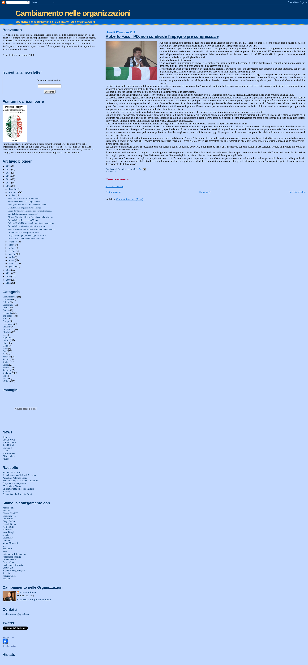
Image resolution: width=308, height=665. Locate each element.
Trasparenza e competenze (14, 483)
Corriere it (7, 448)
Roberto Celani (9, 576)
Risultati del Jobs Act (12, 472)
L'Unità (6, 450)
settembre (13, 242)
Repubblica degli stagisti (14, 570)
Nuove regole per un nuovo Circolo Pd (20, 480)
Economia (7, 313)
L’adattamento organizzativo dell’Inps (24, 208)
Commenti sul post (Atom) (129, 199)
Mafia (5, 345)
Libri (5, 343)
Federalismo (8, 324)
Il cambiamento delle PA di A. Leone (19, 475)
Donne (6, 310)
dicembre (13, 189)
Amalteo (6, 510)
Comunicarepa (9, 516)
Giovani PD (8, 329)
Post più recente (114, 192)
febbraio (13, 263)
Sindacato (7, 373)
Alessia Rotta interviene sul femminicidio (26, 238)
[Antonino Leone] (5, 642)
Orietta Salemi (9, 559)
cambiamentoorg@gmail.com (16, 614)
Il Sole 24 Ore (9, 442)
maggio (12, 254)
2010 (8, 276)
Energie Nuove (9, 524)
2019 (8, 166)
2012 (8, 270)
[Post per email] (144, 169)
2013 (8, 186)
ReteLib (6, 573)
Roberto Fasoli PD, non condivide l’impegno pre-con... (31, 223)
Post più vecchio (297, 192)
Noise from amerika (12, 556)
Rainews (6, 437)
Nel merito (7, 548)
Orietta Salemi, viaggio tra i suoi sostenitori (27, 226)
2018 (8, 169)
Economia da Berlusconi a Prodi (17, 494)
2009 (8, 280)
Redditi (6, 359)
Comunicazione (10, 296)
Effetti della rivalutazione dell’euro (23, 198)
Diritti (5, 307)
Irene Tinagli (8, 532)
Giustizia (7, 332)
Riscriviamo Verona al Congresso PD (24, 201)
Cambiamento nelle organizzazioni (73, 13)
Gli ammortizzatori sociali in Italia (18, 488)
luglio (12, 248)
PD (116, 171)
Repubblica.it (9, 445)
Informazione (9, 453)
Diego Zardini (9, 521)
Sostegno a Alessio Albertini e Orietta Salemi (27, 204)
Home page (205, 192)
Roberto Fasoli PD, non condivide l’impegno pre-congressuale (162, 36)
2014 (8, 182)
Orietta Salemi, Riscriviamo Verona (23, 220)
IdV (4, 335)
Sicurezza (7, 370)
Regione (6, 362)
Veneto (6, 378)
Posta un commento (114, 186)
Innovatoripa (8, 529)
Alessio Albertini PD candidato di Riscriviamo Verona (31, 229)
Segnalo (6, 578)
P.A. (4, 351)
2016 (8, 176)
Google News (9, 439)
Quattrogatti (8, 567)
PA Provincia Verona (12, 486)
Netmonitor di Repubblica (14, 554)
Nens (5, 551)
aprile (11, 257)
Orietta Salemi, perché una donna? (23, 214)
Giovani (6, 326)
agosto (12, 245)
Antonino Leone (28, 592)
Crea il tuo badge (9, 646)
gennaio (12, 266)
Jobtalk (6, 535)
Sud (4, 375)
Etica (5, 318)
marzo (12, 260)
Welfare (6, 381)
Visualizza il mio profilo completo (34, 599)
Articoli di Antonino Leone (15, 478)
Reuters (6, 458)
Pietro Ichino (8, 562)
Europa (6, 321)
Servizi (6, 367)
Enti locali (7, 315)
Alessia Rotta (8, 507)
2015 (8, 179)
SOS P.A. (7, 491)
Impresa (6, 337)
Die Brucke (8, 518)
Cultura (6, 302)
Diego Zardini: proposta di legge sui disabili (27, 235)
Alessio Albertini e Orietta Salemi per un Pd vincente (30, 217)
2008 (8, 283)
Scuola (6, 365)
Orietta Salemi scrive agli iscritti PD (23, 232)
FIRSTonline (8, 526)
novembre (13, 192)
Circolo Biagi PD (10, 513)
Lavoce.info (8, 537)
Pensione (7, 356)
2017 (8, 172)
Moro (5, 348)
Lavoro (6, 340)
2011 (8, 273)
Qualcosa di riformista (13, 565)
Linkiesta (7, 540)
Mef (4, 546)
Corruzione (8, 299)
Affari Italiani (9, 456)
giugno (12, 251)
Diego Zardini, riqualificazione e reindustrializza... (30, 211)
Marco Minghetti (10, 543)
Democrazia (8, 305)
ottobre (12, 195)
